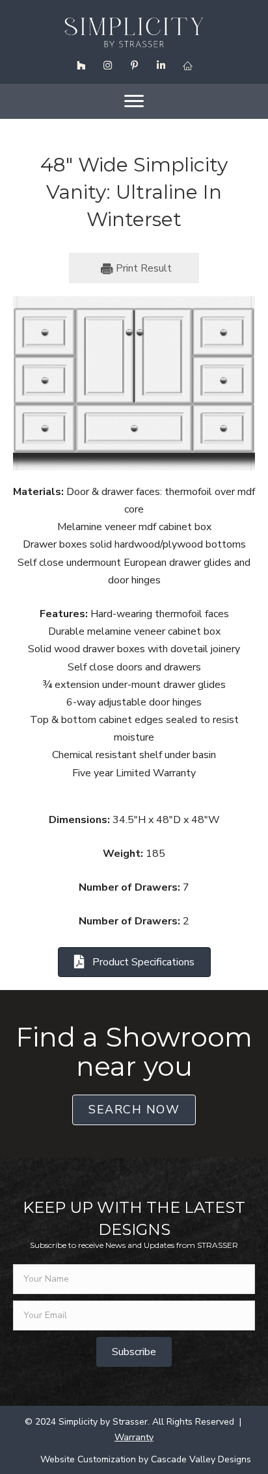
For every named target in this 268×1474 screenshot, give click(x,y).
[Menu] (134, 101)
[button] (80, 65)
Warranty (134, 1437)
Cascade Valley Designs (201, 1459)
